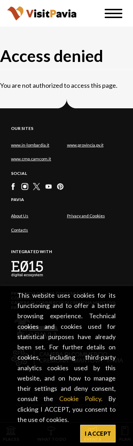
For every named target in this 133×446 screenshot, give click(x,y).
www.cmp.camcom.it (31, 158)
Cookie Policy (80, 398)
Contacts (19, 230)
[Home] (41, 13)
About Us (19, 215)
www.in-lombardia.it (30, 145)
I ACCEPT (98, 433)
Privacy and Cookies (86, 215)
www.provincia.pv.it (85, 145)
